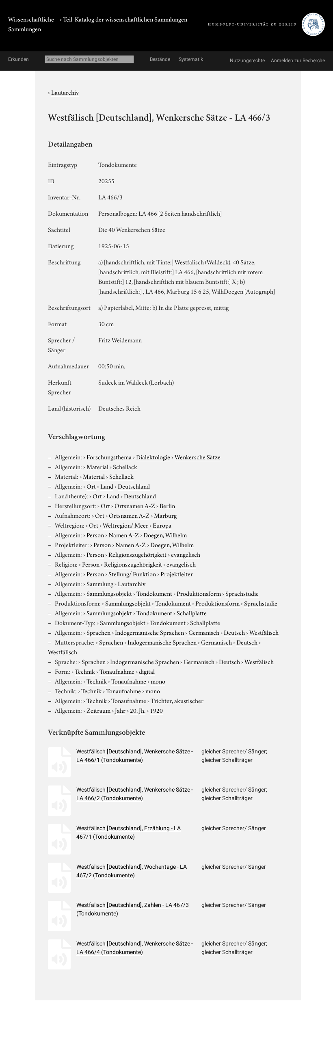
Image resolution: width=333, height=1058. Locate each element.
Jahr (120, 709)
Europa (162, 524)
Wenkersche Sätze (198, 456)
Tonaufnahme (116, 670)
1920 (156, 709)
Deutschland (134, 485)
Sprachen (98, 631)
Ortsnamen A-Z (135, 505)
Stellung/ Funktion (132, 573)
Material (97, 466)
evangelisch (185, 554)
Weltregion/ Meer (125, 524)
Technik (85, 670)
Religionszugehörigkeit (137, 554)
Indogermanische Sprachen (149, 631)
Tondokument (154, 592)
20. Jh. (137, 709)
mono (158, 680)
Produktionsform (199, 592)
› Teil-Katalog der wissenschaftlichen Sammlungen (123, 18)
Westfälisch (264, 631)
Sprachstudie (242, 592)
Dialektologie (153, 456)
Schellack (125, 466)
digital (147, 670)
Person (95, 534)
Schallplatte (192, 612)
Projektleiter (176, 573)
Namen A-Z (123, 534)
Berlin (167, 505)
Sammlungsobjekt (109, 592)
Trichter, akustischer (177, 700)
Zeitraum (98, 709)
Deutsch (234, 631)
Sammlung (99, 583)
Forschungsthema (109, 456)
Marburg (165, 515)
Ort (91, 485)
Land (106, 485)
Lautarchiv (65, 91)
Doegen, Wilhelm (165, 534)
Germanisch (203, 631)
